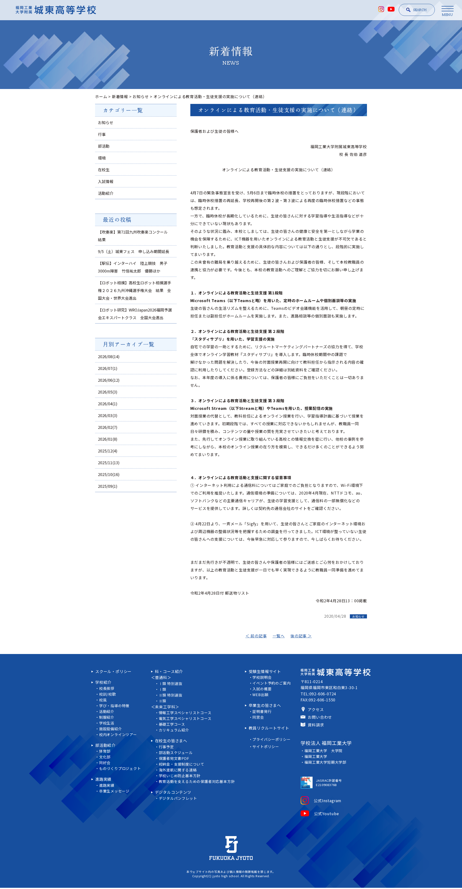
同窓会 (258, 717)
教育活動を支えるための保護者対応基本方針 (197, 781)
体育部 (104, 751)
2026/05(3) (107, 392)
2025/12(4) (107, 451)
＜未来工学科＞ (165, 707)
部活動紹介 (105, 745)
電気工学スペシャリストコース (185, 718)
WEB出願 (260, 694)
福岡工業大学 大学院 (323, 750)
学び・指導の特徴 (114, 705)
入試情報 (105, 181)
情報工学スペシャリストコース (185, 712)
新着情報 (120, 96)
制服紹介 (106, 717)
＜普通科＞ (161, 677)
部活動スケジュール (176, 752)
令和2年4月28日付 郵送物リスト (220, 593)
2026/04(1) (107, 403)
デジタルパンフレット (178, 798)
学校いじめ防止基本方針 (180, 775)
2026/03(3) (107, 415)
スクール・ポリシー (113, 671)
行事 (102, 134)
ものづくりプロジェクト (120, 768)
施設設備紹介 (110, 728)
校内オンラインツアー (118, 734)
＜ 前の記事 (256, 636)
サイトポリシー (265, 746)
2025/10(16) (109, 474)
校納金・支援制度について (182, 764)
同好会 (104, 762)
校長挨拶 (106, 688)
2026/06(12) (109, 380)
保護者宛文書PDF (174, 758)
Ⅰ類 (163, 689)
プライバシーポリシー (271, 739)
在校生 (103, 169)
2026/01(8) (107, 439)
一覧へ (279, 636)
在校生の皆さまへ (171, 740)
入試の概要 (261, 688)
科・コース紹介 (169, 671)
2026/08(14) (109, 356)
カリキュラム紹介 (174, 729)
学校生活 (106, 722)
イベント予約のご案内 (271, 683)
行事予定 (166, 746)
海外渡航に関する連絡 (178, 769)
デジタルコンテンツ (173, 792)
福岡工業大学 (315, 756)
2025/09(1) (107, 486)
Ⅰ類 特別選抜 (171, 683)
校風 (103, 699)
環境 (102, 158)
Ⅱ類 (163, 700)
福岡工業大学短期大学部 (325, 762)
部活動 (103, 146)
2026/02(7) (107, 427)
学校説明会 (261, 677)
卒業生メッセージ (114, 791)
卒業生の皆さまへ (265, 705)
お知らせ (141, 96)
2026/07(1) (107, 368)
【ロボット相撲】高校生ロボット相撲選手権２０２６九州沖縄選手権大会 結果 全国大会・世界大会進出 (134, 290)
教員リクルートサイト (269, 728)
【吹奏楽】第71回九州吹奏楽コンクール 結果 (135, 235)
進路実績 (103, 779)
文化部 (104, 756)
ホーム (101, 96)
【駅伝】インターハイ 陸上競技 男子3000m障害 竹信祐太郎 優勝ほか (132, 267)
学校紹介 (103, 682)
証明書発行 (261, 711)
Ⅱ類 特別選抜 (171, 695)
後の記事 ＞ (301, 636)
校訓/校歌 (107, 694)
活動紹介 (105, 193)
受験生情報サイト (265, 671)
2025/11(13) (109, 462)
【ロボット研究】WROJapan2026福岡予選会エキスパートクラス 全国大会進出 (135, 313)
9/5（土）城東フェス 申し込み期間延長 (133, 251)
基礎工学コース (172, 724)
